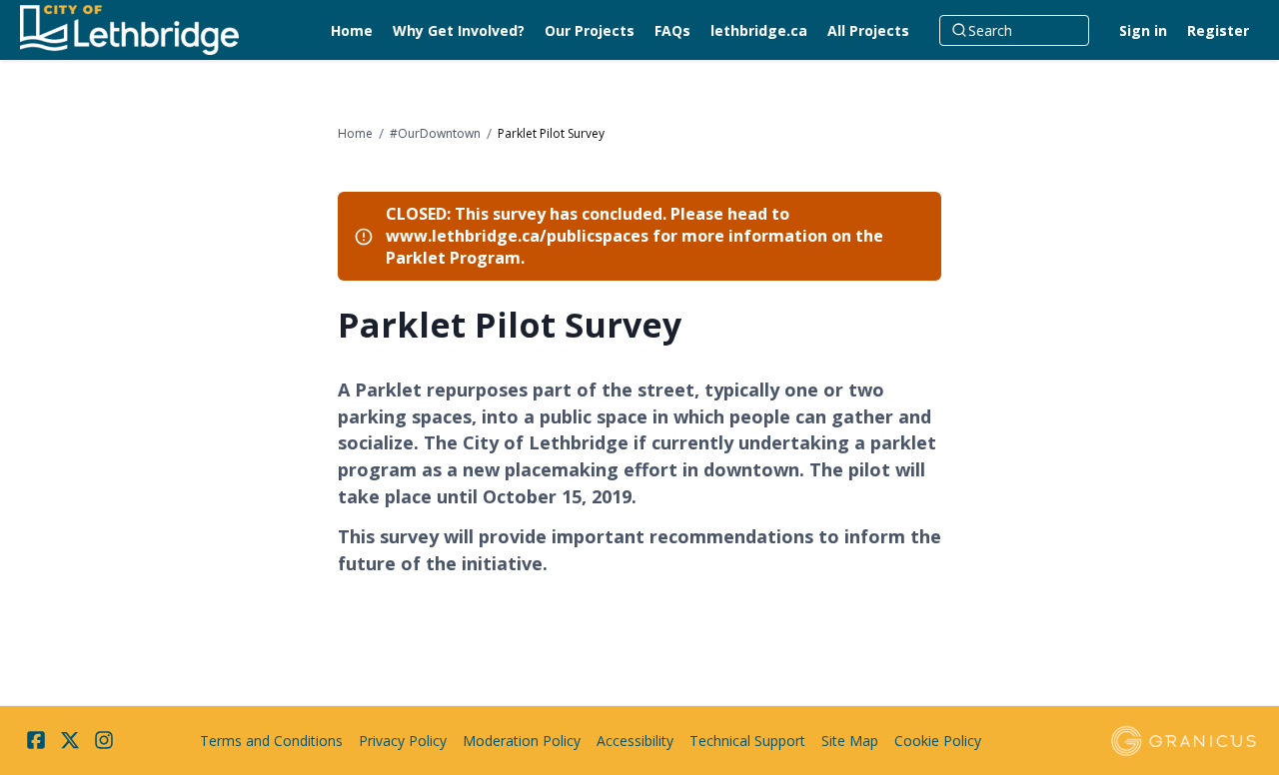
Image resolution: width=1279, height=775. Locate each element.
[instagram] (104, 740)
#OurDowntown (435, 133)
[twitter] (70, 740)
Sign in (1143, 30)
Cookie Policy (937, 740)
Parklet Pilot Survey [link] (551, 133)
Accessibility (635, 740)
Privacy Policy (403, 740)
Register (1218, 30)
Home (355, 133)
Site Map (849, 740)
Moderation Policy (522, 740)
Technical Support (747, 740)
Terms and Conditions (271, 740)
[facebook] (36, 740)
